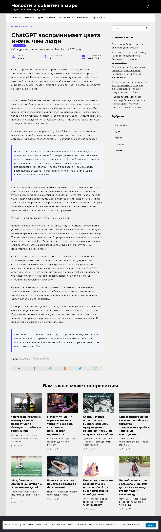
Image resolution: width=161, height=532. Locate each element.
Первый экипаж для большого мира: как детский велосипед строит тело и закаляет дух (133, 487)
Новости (29, 17)
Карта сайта (98, 17)
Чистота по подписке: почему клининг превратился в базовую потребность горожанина (26, 423)
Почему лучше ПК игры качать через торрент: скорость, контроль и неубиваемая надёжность (60, 425)
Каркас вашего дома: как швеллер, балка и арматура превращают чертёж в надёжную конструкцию (134, 425)
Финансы (82, 17)
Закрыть (150, 525)
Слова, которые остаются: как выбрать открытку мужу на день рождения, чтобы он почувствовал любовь (98, 425)
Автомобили (66, 17)
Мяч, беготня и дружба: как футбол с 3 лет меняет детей (26, 484)
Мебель (51, 17)
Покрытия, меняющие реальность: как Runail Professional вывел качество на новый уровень (98, 487)
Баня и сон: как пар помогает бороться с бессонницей (61, 484)
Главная (16, 17)
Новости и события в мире (44, 5)
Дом (40, 17)
